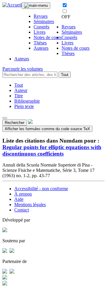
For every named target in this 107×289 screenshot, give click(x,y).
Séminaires (44, 21)
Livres (39, 32)
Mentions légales (30, 204)
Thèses (40, 42)
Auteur (20, 90)
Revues (41, 16)
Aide (18, 199)
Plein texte (24, 106)
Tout (64, 74)
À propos (23, 193)
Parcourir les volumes (22, 68)
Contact (21, 209)
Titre (18, 95)
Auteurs (41, 48)
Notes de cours (48, 37)
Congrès (41, 26)
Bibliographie (27, 101)
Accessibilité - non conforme (41, 188)
